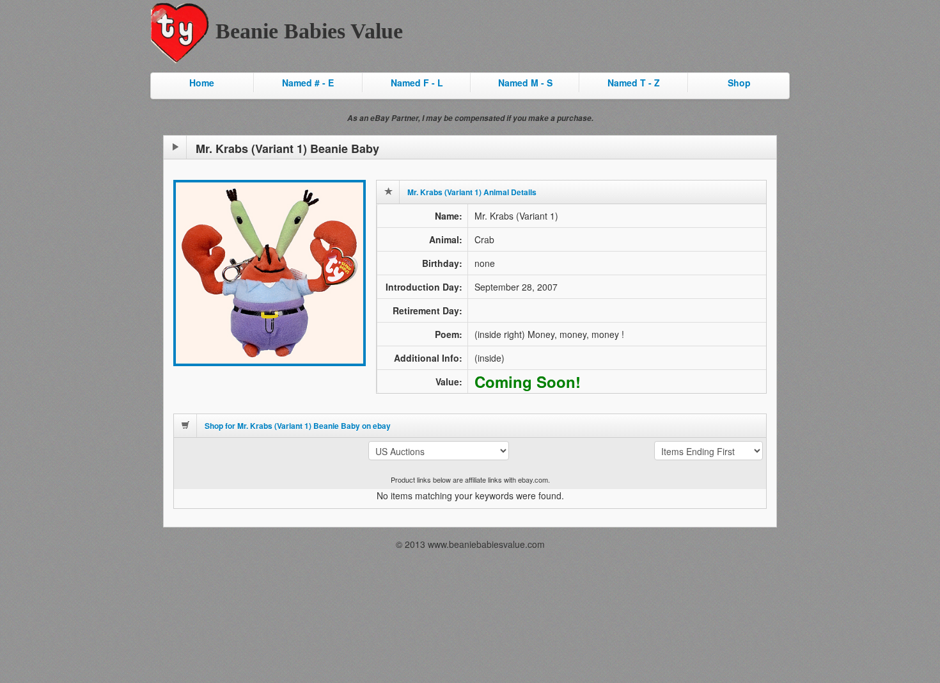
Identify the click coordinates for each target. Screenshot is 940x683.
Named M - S (525, 82)
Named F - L (417, 82)
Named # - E (308, 82)
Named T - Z (633, 82)
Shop (739, 82)
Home (201, 82)
